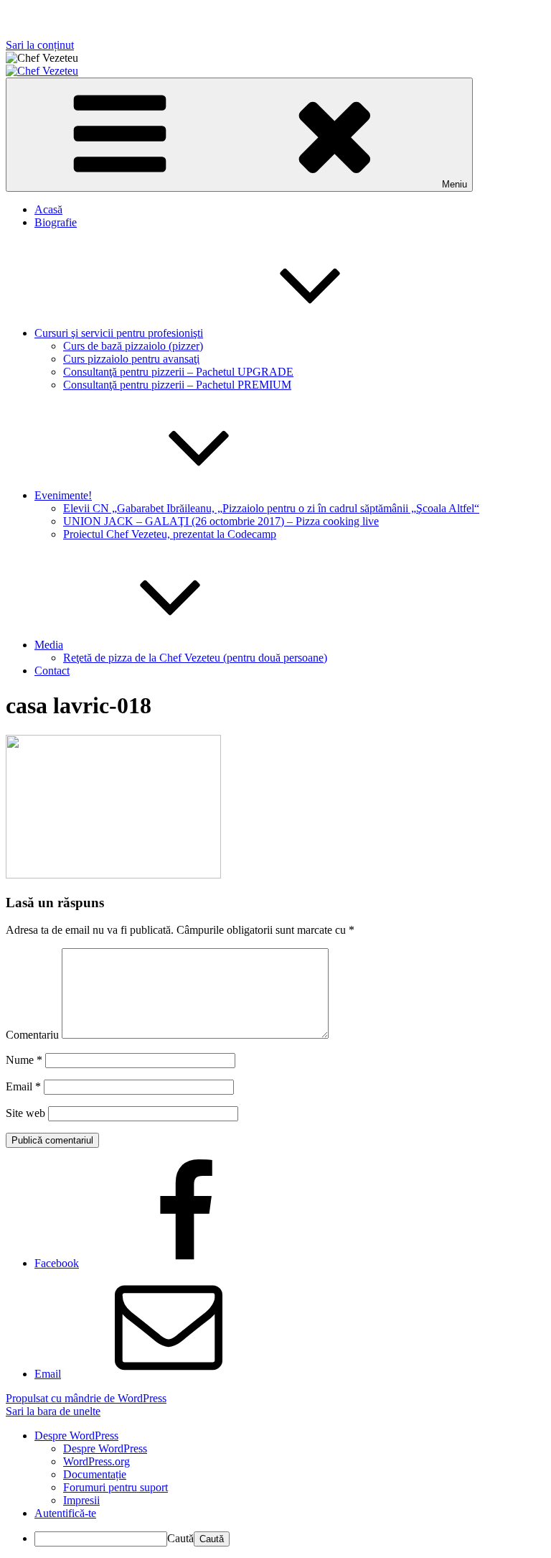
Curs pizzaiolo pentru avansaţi (131, 359)
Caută (180, 1538)
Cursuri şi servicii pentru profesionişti (118, 333)
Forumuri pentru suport (115, 1487)
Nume (24, 1060)
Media (48, 645)
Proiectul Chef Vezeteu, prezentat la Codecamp (169, 534)
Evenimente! (63, 495)
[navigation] (275, 1488)
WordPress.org (96, 1461)
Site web (25, 1113)
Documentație (94, 1474)
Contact (52, 670)
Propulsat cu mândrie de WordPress (86, 1398)
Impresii (81, 1500)
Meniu (454, 184)
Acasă (48, 209)
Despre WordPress (105, 1448)
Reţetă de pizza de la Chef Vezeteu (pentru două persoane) (195, 658)
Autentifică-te (65, 1513)
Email (23, 1086)
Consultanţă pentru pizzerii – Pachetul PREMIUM (177, 385)
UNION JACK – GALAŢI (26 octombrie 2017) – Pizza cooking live (221, 521)
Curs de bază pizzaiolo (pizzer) (133, 346)
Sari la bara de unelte (53, 1411)
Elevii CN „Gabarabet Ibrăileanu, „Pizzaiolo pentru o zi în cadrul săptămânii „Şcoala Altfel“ (271, 508)
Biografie (55, 222)
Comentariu (32, 1035)
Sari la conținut (40, 45)
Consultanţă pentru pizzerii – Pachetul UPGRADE (178, 372)
